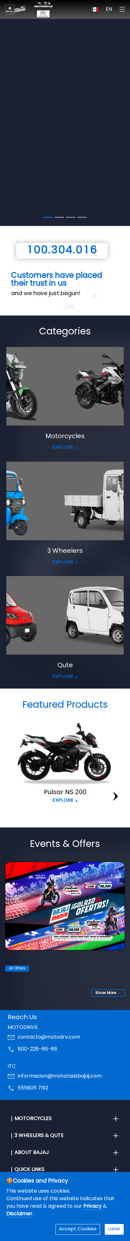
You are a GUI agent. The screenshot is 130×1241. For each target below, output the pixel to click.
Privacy (93, 1206)
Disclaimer (19, 1213)
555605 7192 (33, 1088)
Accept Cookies (78, 1229)
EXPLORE (65, 206)
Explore (63, 800)
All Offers (17, 968)
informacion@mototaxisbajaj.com (60, 1076)
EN (109, 9)
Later (114, 1229)
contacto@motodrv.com (49, 1037)
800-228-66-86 (37, 1049)
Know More (106, 993)
